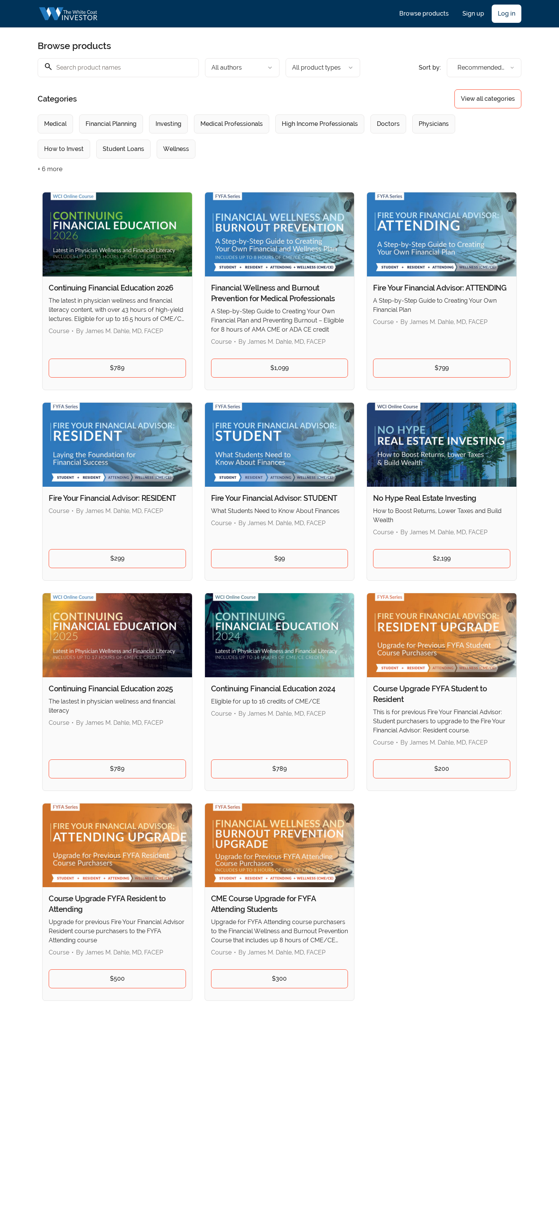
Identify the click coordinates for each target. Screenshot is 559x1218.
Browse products (424, 13)
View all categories (488, 98)
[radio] (55, 123)
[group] (248, 136)
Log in (506, 13)
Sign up (473, 13)
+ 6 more (50, 169)
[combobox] (242, 67)
